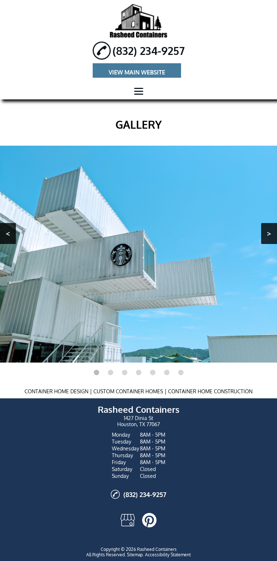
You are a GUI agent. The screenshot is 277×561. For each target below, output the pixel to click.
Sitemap (135, 554)
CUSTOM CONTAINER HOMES (128, 391)
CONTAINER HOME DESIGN (56, 391)
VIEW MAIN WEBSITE (137, 72)
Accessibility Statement (168, 554)
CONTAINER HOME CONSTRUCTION (210, 391)
